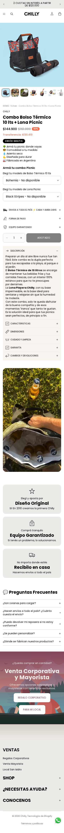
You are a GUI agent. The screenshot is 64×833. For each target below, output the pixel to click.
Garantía (15, 347)
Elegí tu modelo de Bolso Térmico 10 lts (27, 173)
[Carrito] (60, 14)
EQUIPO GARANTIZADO (20, 227)
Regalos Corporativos (16, 758)
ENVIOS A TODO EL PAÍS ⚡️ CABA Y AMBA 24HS (33, 209)
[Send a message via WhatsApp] (58, 820)
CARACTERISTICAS (20, 323)
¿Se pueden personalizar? (19, 633)
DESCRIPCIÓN (17, 250)
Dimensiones (17, 331)
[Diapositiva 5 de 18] (43, 93)
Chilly (23, 816)
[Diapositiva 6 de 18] (52, 93)
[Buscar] (12, 14)
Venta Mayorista (13, 764)
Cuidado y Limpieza (20, 339)
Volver (13, 105)
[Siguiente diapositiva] (60, 4)
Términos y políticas (32, 823)
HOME (6, 105)
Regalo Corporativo (32, 697)
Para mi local (32, 709)
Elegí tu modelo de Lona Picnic (22, 189)
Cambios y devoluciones (24, 355)
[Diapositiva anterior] (4, 4)
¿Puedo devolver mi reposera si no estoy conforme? (28, 623)
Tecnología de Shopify (39, 816)
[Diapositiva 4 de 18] (34, 93)
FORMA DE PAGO (17, 218)
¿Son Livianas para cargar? (19, 603)
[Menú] (4, 14)
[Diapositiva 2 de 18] (15, 93)
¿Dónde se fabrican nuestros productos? (28, 641)
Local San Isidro (12, 769)
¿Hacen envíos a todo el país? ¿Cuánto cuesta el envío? (27, 612)
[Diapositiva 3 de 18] (24, 93)
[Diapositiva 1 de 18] (6, 93)
